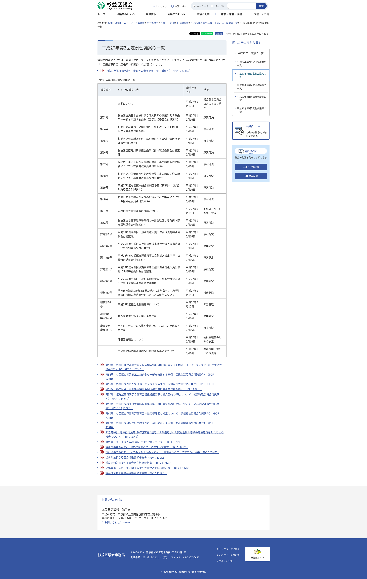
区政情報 (140, 22)
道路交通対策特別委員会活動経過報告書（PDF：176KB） (139, 463)
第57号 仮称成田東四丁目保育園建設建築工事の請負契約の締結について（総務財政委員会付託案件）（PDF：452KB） (162, 396)
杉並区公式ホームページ (120, 22)
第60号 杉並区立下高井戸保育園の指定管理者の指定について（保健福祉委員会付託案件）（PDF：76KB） (163, 415)
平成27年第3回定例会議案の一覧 (251, 75)
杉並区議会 (153, 22)
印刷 (220, 34)
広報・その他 (168, 22)
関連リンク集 (226, 560)
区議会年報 (183, 22)
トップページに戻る (229, 549)
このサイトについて (229, 555)
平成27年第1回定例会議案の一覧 (251, 110)
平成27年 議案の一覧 (226, 22)
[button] (160, 6)
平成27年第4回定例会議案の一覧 (251, 63)
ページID (219, 6)
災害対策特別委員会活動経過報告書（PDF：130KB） (136, 457)
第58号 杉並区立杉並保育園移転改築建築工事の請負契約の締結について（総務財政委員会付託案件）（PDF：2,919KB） (162, 406)
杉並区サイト (257, 557)
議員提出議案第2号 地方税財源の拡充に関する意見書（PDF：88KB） (147, 447)
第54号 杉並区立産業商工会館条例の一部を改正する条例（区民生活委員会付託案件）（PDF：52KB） (161, 377)
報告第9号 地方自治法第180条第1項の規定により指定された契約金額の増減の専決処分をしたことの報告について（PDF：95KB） (165, 434)
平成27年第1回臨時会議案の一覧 (251, 98)
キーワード (202, 6)
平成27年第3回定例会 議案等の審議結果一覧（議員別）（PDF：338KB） (149, 71)
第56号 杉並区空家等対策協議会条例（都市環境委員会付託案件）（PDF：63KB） (154, 389)
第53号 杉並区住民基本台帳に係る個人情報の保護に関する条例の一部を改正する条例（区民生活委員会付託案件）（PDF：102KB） (164, 367)
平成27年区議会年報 (201, 22)
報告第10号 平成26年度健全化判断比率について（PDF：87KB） (144, 442)
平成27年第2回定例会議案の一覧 (251, 86)
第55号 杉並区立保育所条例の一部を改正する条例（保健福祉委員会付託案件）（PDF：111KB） (162, 384)
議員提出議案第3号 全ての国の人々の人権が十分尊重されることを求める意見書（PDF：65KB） (162, 452)
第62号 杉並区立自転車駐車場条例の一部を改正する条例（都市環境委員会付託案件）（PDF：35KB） (161, 425)
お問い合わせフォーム (117, 522)
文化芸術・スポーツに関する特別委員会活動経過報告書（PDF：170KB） (148, 468)
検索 (261, 5)
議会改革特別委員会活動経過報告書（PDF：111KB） (136, 473)
